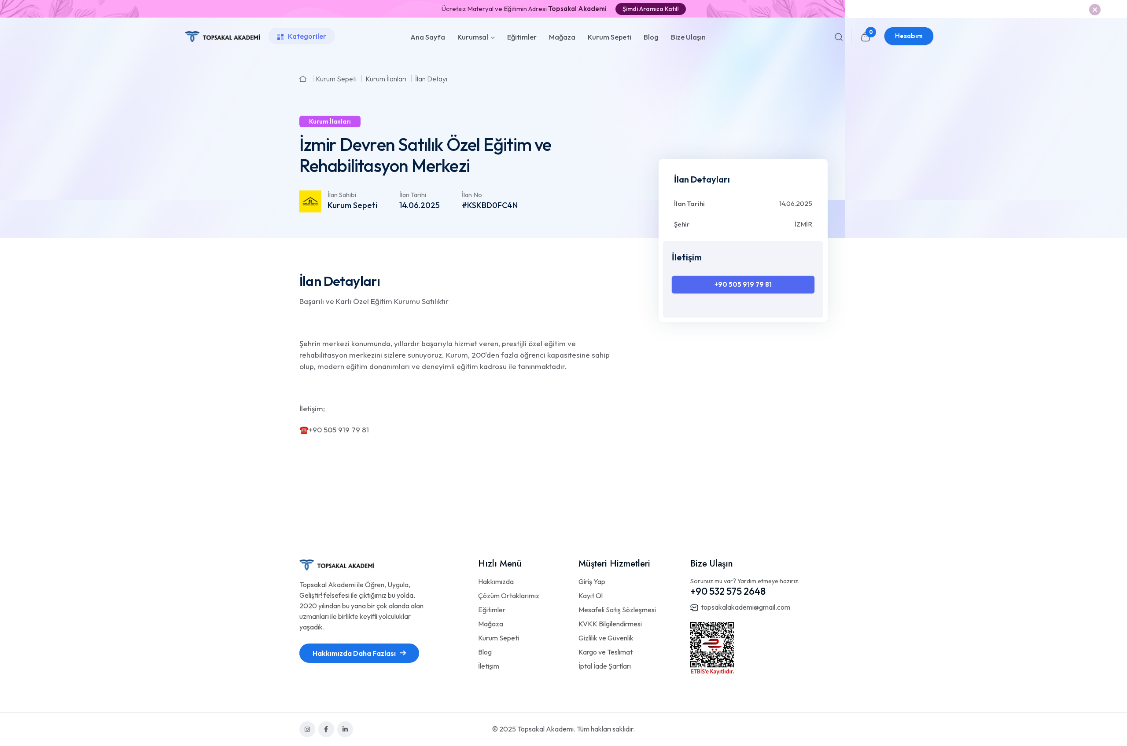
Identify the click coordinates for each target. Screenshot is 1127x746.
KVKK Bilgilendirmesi (610, 623)
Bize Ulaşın (688, 37)
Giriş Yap (591, 581)
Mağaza (562, 37)
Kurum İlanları (385, 78)
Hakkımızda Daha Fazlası (355, 653)
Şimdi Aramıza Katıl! (650, 9)
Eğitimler (522, 37)
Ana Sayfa (427, 37)
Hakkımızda (496, 581)
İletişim (488, 666)
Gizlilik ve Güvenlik (605, 637)
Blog (651, 37)
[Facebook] (326, 729)
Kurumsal (472, 37)
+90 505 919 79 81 (743, 284)
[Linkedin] (345, 729)
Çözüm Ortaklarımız (508, 595)
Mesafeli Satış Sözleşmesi (617, 609)
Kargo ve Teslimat (605, 651)
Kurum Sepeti (609, 37)
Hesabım (909, 36)
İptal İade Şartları (604, 666)
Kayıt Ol (590, 595)
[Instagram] (307, 729)
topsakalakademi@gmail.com (745, 607)
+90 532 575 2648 (728, 591)
